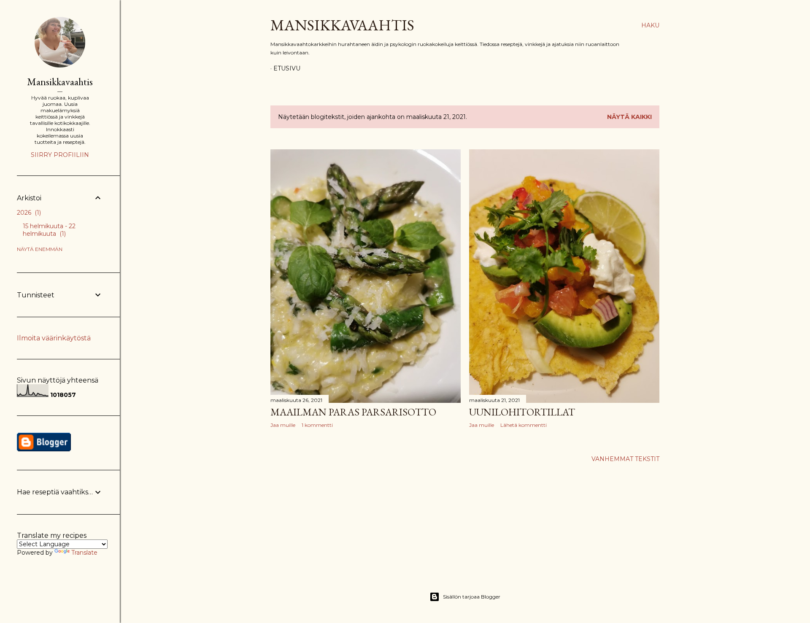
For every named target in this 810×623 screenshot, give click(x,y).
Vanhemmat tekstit (625, 459)
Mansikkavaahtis (342, 25)
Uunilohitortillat (522, 411)
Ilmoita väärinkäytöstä (54, 338)
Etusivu (286, 68)
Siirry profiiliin (60, 155)
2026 (28, 212)
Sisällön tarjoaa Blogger (471, 596)
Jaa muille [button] (282, 425)
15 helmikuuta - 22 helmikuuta (49, 229)
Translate (84, 552)
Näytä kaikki (629, 117)
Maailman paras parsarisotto (353, 411)
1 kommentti (317, 425)
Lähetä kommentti (523, 425)
